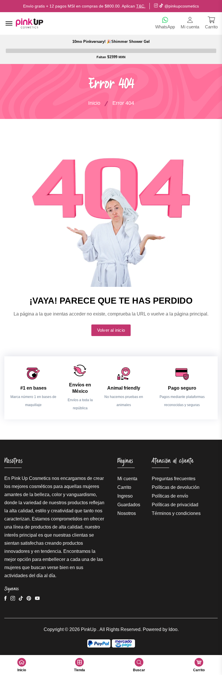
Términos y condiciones (176, 513)
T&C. (140, 6)
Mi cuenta (127, 478)
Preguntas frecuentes (173, 478)
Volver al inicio (111, 330)
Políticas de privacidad (175, 504)
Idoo (173, 629)
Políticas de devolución (175, 487)
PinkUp (88, 629)
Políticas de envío (170, 496)
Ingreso (125, 496)
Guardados (128, 504)
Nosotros (126, 513)
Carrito (124, 487)
